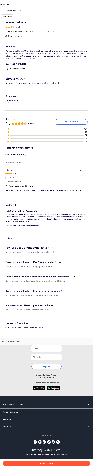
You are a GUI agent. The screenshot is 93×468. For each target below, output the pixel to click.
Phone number (15, 36)
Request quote (46, 463)
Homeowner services (13, 404)
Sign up (46, 366)
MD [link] (20, 10)
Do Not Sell (48, 450)
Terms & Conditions (60, 454)
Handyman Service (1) (15, 154)
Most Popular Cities (11, 341)
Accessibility (58, 450)
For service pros (10, 412)
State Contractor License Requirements (21, 211)
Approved (8, 16)
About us (7, 427)
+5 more (51, 31)
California (40, 450)
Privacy (33, 450)
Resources (7, 419)
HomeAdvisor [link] (10, 10)
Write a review (71, 122)
